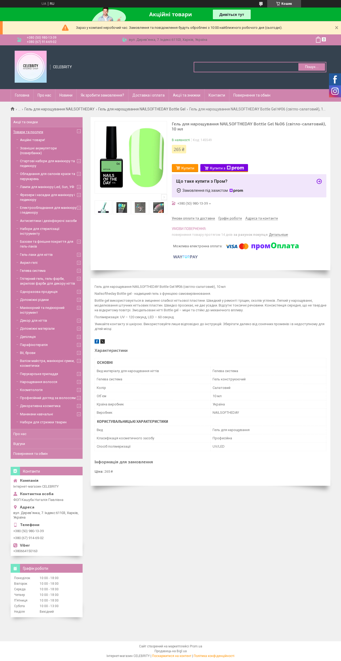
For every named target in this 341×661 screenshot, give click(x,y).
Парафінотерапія (34, 345)
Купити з (217, 168)
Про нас (44, 95)
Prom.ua (196, 646)
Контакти (217, 95)
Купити (187, 168)
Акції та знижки (186, 95)
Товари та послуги (28, 132)
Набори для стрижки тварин (43, 422)
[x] (102, 342)
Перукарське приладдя (39, 374)
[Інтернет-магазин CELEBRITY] (31, 67)
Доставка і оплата (148, 95)
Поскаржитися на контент (171, 656)
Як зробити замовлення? (102, 95)
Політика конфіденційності (214, 656)
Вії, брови (27, 353)
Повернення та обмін (251, 95)
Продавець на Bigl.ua (171, 651)
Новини (65, 95)
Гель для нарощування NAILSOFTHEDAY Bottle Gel (141, 109)
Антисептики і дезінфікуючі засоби (48, 221)
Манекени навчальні (36, 414)
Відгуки (19, 444)
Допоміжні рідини (34, 300)
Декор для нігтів (33, 320)
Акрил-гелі (29, 263)
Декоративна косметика (40, 406)
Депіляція (28, 337)
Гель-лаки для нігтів (36, 255)
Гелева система (33, 271)
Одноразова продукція (39, 292)
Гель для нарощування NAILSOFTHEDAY (60, 109)
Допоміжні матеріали (37, 328)
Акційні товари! (32, 140)
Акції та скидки (25, 122)
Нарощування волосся (38, 382)
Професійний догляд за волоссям (48, 398)
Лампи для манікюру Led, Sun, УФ (47, 187)
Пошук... (312, 67)
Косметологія (31, 390)
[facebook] (97, 342)
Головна (22, 95)
